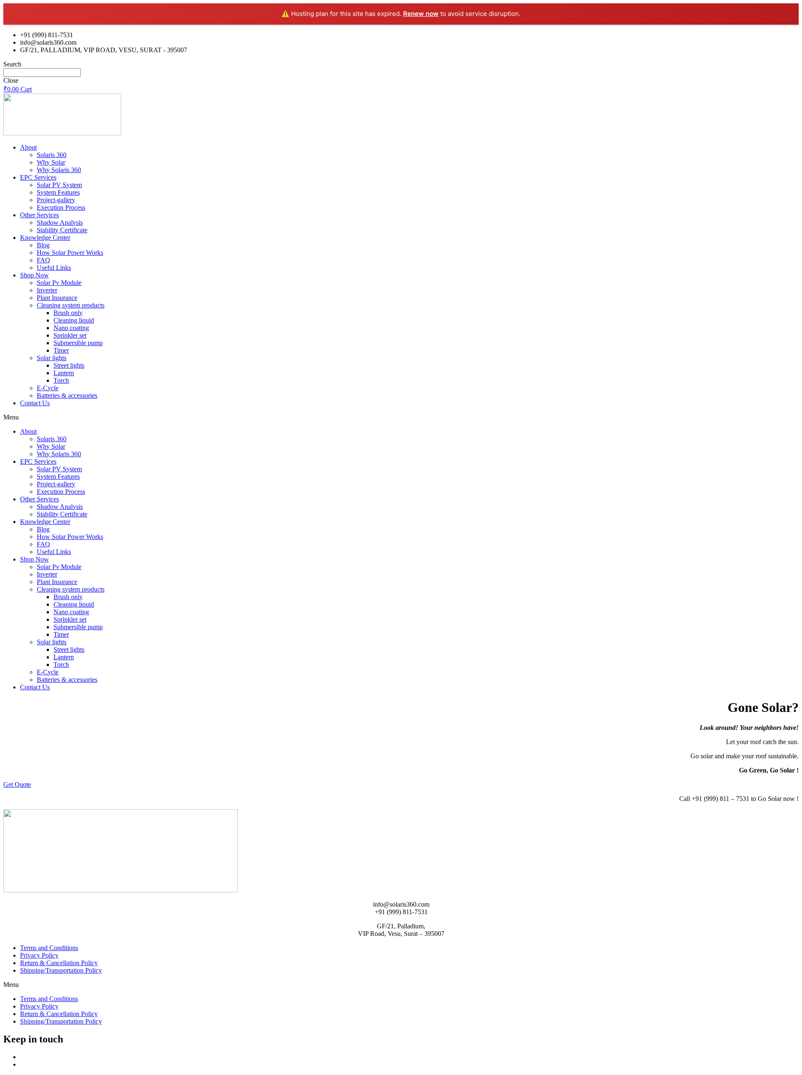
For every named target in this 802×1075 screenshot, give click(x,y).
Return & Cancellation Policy (59, 962)
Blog (43, 245)
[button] (401, 417)
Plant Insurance (57, 297)
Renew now (421, 14)
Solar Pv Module (59, 282)
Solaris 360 (51, 154)
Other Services (39, 215)
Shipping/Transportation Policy (61, 970)
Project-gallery (56, 199)
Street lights (68, 365)
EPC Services (38, 177)
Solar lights (51, 357)
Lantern (63, 372)
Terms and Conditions (49, 947)
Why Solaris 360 (59, 169)
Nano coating (71, 327)
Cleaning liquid (73, 320)
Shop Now (34, 275)
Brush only (68, 312)
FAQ (43, 260)
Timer (61, 350)
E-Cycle (47, 387)
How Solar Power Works (70, 252)
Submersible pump (78, 342)
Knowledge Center (45, 237)
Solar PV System (59, 184)
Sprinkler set (69, 335)
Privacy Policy (39, 955)
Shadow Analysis (60, 222)
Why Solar (51, 162)
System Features (58, 192)
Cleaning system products (70, 305)
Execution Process (61, 207)
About (28, 147)
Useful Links (54, 267)
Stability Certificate (62, 230)
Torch (61, 380)
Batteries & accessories (67, 395)
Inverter (47, 290)
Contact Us (35, 403)
